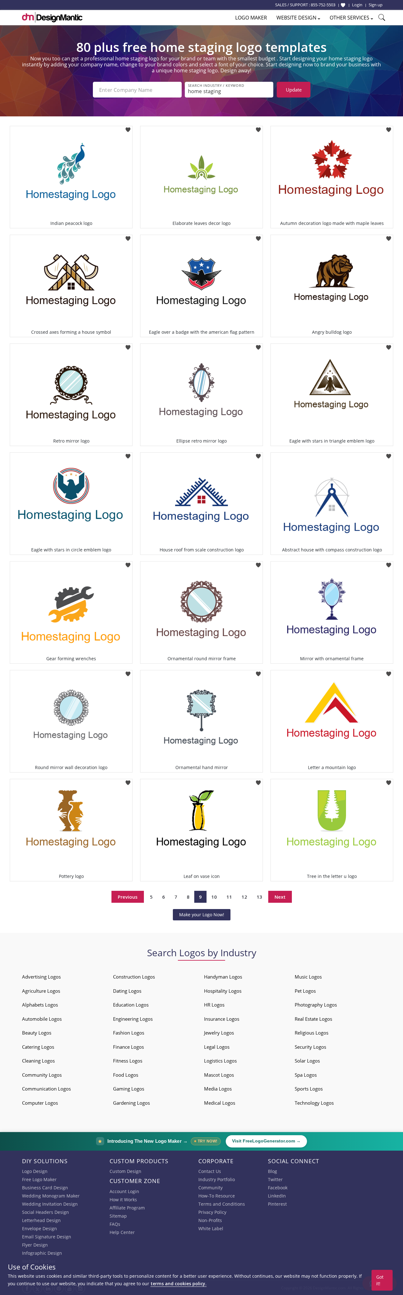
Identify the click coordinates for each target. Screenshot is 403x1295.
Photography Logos (316, 1005)
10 (214, 897)
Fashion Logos (128, 1033)
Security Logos (310, 1047)
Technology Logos (314, 1103)
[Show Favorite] (343, 5)
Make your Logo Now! (201, 915)
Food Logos (125, 1075)
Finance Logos (128, 1047)
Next (280, 897)
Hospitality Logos (222, 991)
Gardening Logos (131, 1103)
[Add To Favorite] (128, 128)
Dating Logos (127, 991)
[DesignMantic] (52, 17)
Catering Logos (38, 1047)
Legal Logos (217, 1047)
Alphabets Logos (40, 1005)
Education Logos (131, 1005)
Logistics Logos (220, 1061)
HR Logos (214, 1005)
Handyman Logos (223, 977)
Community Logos (42, 1075)
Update (294, 90)
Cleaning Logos (38, 1061)
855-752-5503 (323, 5)
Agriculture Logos (41, 991)
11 (229, 897)
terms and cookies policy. (178, 1284)
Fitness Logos (127, 1061)
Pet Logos (305, 991)
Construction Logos (134, 977)
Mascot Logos (219, 1075)
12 (244, 897)
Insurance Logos (221, 1019)
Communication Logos (46, 1089)
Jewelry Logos (219, 1033)
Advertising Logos (41, 977)
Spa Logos (306, 1075)
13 (259, 897)
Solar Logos (307, 1061)
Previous (128, 897)
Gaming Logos (128, 1089)
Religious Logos (311, 1033)
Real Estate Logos (313, 1019)
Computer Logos (40, 1103)
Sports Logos (309, 1089)
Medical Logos (219, 1103)
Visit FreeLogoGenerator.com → (266, 1141)
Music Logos (308, 977)
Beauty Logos (36, 1033)
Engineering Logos (133, 1019)
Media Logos (218, 1089)
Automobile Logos (42, 1019)
